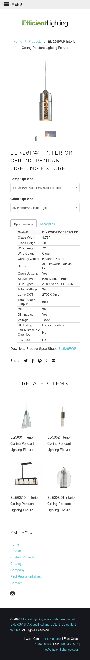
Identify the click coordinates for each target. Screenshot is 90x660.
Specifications (23, 224)
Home (14, 544)
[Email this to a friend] (52, 361)
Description (47, 223)
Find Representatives (26, 576)
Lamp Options (21, 178)
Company (17, 570)
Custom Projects (22, 557)
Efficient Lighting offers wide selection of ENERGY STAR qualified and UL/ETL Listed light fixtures (43, 624)
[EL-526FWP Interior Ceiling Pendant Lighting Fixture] (45, 93)
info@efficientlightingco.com (61, 649)
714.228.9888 (52, 638)
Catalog (16, 563)
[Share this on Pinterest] (39, 361)
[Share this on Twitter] (24, 360)
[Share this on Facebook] (32, 361)
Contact (16, 583)
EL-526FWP (67, 348)
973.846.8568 (42, 644)
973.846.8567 (69, 644)
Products (16, 550)
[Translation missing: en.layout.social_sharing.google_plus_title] (45, 361)
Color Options (21, 198)
